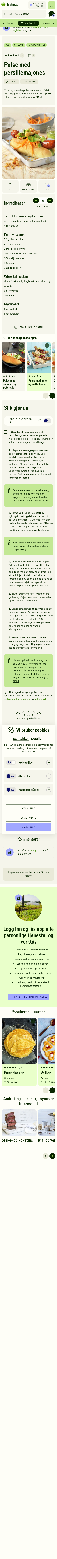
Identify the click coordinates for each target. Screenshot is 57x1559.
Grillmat (18, 45)
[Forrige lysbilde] (46, 396)
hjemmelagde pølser (18, 699)
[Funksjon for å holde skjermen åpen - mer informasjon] (40, 420)
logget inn (36, 850)
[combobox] (25, 14)
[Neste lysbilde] (52, 396)
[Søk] (5, 14)
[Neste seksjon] (53, 23)
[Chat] (51, 14)
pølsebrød (40, 699)
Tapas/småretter (36, 45)
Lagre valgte (28, 817)
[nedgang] (36, 200)
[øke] (50, 200)
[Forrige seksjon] (3, 23)
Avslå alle (28, 808)
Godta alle (28, 827)
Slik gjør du (28, 23)
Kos (7, 45)
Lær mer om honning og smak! (30, 679)
